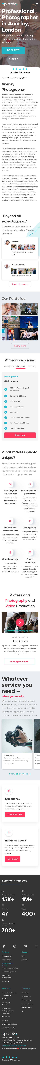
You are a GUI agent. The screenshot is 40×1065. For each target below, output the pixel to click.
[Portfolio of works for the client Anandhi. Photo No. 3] (27, 250)
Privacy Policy (27, 1007)
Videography (9, 366)
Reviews (5, 1020)
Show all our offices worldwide (14, 1045)
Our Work (5, 999)
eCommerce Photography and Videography (8, 1011)
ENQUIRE (13, 59)
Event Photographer (9, 971)
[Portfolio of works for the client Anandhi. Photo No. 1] (14, 250)
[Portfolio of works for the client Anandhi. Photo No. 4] (33, 250)
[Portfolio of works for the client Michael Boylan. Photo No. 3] (27, 273)
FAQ (23, 956)
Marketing (5, 981)
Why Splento (6, 1016)
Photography (20, 366)
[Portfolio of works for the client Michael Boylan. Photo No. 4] (33, 273)
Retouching (31, 366)
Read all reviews (20, 284)
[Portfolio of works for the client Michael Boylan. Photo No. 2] (21, 273)
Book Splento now (19, 662)
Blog (23, 1011)
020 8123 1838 (15, 815)
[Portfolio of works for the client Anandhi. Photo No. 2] (21, 250)
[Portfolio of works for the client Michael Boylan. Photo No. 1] (14, 273)
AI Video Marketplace (9, 1024)
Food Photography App (10, 968)
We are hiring (26, 1000)
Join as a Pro (26, 996)
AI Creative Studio (8, 1027)
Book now (13, 50)
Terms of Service (28, 1004)
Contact (25, 959)
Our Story (25, 993)
